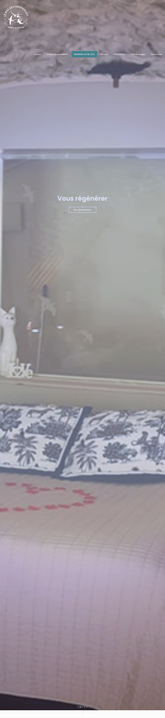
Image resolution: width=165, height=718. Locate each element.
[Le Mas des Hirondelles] (15, 18)
